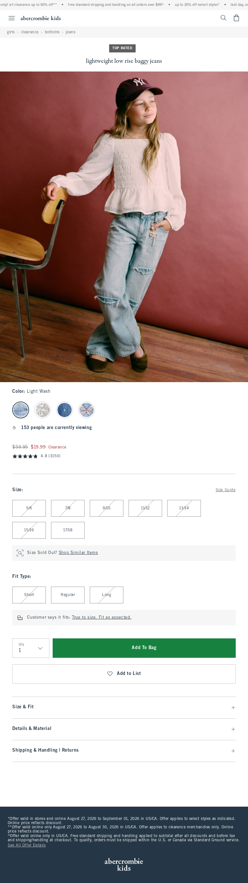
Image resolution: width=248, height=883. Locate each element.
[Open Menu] (8, 18)
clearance (30, 32)
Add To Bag (144, 648)
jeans (70, 32)
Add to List (129, 674)
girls (11, 32)
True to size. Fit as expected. (101, 618)
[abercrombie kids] (41, 18)
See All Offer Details (27, 845)
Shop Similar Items (78, 553)
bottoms (52, 32)
